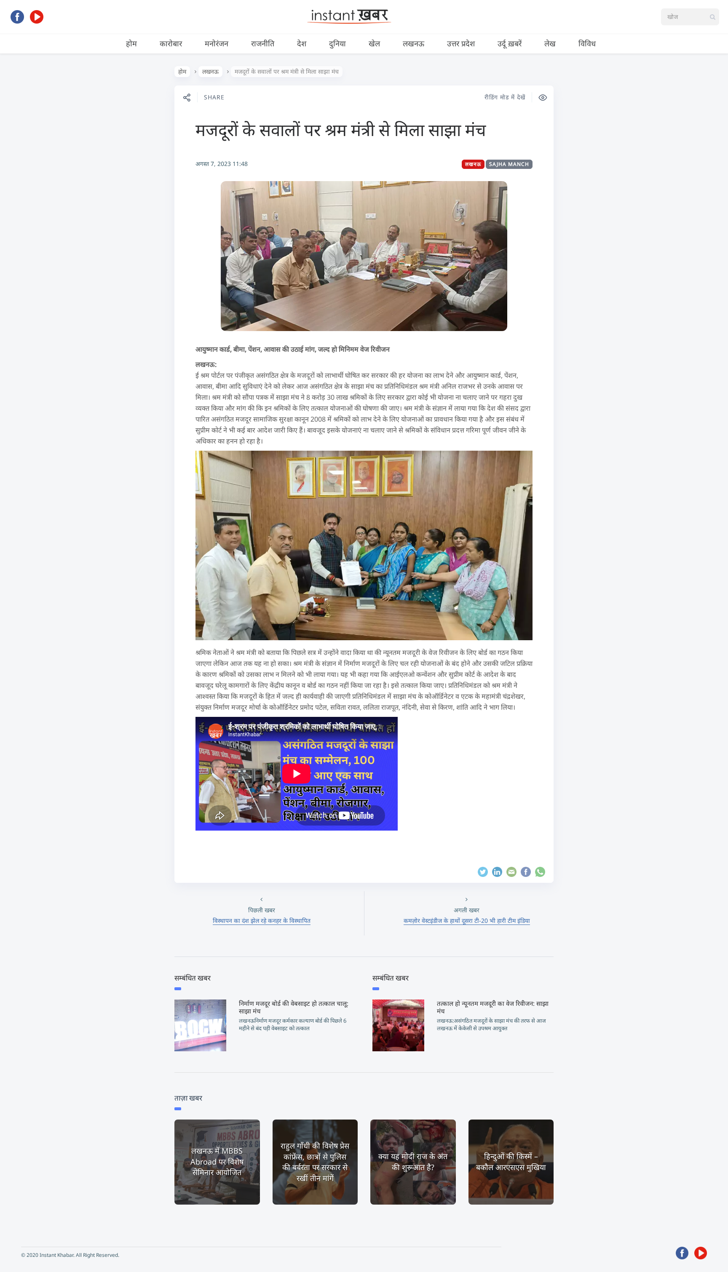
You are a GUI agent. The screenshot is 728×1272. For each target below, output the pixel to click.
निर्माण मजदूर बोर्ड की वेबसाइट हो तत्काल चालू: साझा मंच (293, 1007)
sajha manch (509, 164)
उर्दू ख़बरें (510, 43)
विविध (587, 43)
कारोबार (171, 43)
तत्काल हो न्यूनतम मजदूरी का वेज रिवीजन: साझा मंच (493, 1007)
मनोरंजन (216, 43)
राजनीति (262, 43)
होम (131, 43)
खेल (374, 43)
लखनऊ (413, 43)
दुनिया (337, 43)
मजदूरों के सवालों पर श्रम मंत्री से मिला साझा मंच (340, 129)
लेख (550, 43)
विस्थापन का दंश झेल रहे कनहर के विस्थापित (261, 921)
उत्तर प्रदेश (461, 43)
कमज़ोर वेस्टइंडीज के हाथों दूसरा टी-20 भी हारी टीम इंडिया (467, 921)
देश (301, 43)
